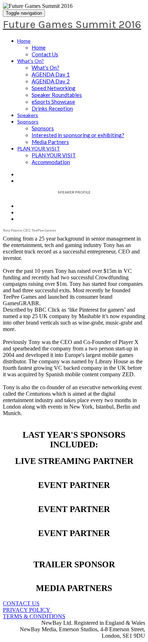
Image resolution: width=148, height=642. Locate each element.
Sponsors (27, 121)
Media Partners (50, 142)
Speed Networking (53, 88)
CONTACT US (21, 603)
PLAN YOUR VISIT (38, 148)
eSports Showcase (53, 101)
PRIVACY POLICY (27, 610)
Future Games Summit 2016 (72, 24)
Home (24, 41)
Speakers (27, 115)
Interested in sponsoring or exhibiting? (78, 135)
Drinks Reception (52, 108)
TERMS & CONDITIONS (34, 616)
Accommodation (51, 162)
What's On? (30, 61)
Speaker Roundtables (57, 95)
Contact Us (45, 54)
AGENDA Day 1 (51, 74)
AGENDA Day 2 (51, 81)
